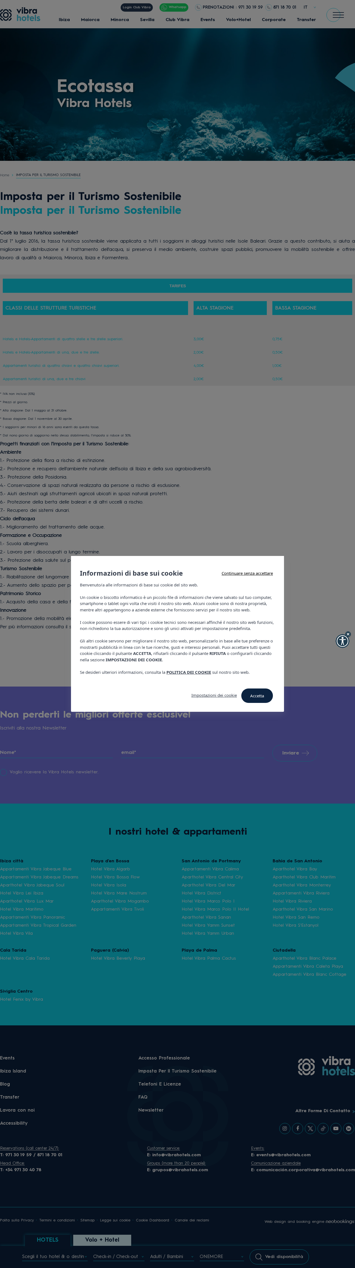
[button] (342, 641)
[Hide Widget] (348, 634)
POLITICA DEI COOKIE (188, 672)
